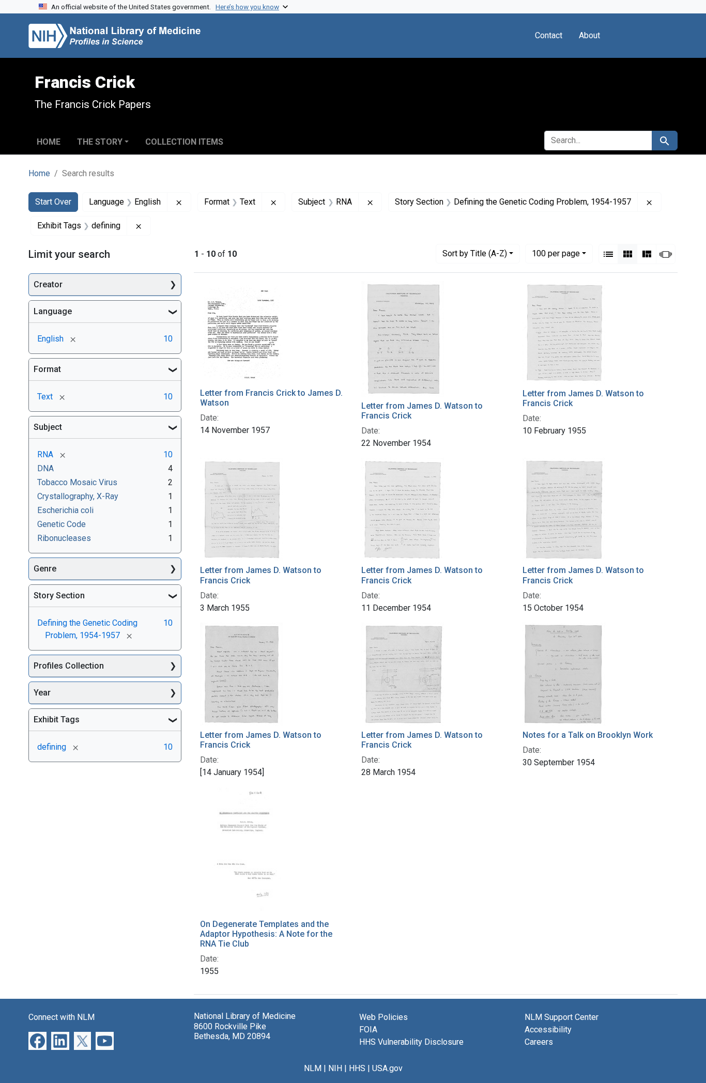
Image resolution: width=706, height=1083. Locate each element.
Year (42, 693)
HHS (357, 1068)
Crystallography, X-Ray (77, 496)
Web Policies (383, 1017)
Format (47, 369)
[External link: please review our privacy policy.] (37, 1040)
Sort (474, 253)
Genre (45, 569)
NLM (312, 1068)
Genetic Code (61, 524)
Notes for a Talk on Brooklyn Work (588, 735)
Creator (48, 284)
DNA (45, 468)
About (589, 35)
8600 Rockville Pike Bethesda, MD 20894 (232, 1031)
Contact (548, 35)
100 (556, 253)
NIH (335, 1068)
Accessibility (548, 1029)
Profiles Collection (69, 666)
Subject (48, 427)
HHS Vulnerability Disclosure (411, 1042)
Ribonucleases (64, 538)
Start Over (53, 202)
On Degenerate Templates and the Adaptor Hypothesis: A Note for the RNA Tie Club (266, 934)
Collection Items (184, 142)
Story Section (59, 595)
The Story (99, 142)
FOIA (368, 1029)
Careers (539, 1042)
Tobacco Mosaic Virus (77, 482)
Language (53, 311)
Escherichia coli (65, 510)
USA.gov (387, 1068)
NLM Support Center (561, 1017)
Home (48, 142)
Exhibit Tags (57, 719)
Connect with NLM (61, 1017)
